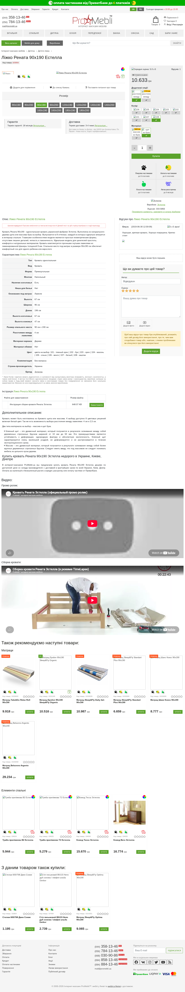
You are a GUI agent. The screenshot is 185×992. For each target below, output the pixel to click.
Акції (50, 961)
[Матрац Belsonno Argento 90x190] (18, 738)
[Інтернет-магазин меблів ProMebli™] (92, 19)
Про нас (4, 9)
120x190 (67, 104)
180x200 (84, 110)
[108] (156, 117)
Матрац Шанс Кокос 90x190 (164, 700)
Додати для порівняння (24, 87)
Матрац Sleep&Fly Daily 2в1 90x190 (90, 701)
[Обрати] (136, 100)
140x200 (109, 104)
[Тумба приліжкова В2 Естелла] (18, 813)
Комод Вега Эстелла (123, 840)
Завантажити (97, 405)
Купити (30, 712)
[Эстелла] (156, 200)
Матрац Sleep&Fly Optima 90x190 (89, 918)
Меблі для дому (32, 43)
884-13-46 (110, 964)
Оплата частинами (11, 964)
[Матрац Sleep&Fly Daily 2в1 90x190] (92, 673)
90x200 (54, 104)
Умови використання (58, 968)
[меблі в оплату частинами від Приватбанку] (92, 3)
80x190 (16, 104)
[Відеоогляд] (123, 78)
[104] (156, 109)
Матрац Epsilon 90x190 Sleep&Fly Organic (51, 701)
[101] (136, 117)
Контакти (65, 9)
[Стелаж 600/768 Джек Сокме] (18, 890)
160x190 (42, 110)
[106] (136, 109)
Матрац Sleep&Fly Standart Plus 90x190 (127, 701)
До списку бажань (61, 87)
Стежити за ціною (140, 75)
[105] (146, 109)
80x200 (29, 104)
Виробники (55, 43)
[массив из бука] (136, 135)
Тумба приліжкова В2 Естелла (17, 840)
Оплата (14, 9)
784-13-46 (16, 22)
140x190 (95, 104)
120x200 (81, 104)
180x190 (70, 110)
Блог (50, 957)
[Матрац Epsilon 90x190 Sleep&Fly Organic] (55, 673)
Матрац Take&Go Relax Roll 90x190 (16, 701)
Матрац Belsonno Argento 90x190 (15, 766)
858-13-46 (110, 960)
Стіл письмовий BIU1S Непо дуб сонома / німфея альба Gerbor (53, 919)
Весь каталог (11, 43)
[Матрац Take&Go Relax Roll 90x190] (18, 673)
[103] (166, 109)
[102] (176, 109)
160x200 (56, 110)
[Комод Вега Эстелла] (129, 813)
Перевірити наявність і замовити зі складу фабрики (156, 212)
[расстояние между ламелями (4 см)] (136, 102)
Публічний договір (56, 971)
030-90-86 (109, 955)
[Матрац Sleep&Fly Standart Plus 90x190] (129, 673)
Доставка (24, 9)
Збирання (35, 9)
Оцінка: (124, 288)
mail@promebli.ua (9, 26)
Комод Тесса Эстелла (87, 840)
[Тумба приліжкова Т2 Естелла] (55, 813)
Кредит (55, 9)
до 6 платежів (168, 174)
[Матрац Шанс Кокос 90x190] (166, 673)
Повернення (8, 968)
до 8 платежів (143, 174)
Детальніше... (39, 125)
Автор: (124, 277)
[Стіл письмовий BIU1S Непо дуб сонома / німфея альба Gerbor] (55, 890)
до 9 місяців (168, 191)
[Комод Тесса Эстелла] (92, 813)
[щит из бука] (146, 132)
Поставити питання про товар (102, 87)
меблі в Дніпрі (114, 986)
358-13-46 (15, 17)
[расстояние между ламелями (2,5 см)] (146, 102)
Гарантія (45, 9)
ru (140, 9)
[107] (146, 117)
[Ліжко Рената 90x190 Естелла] (71, 73)
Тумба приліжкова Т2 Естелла (54, 840)
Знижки (51, 964)
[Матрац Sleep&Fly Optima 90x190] (92, 890)
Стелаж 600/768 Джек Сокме (16, 917)
